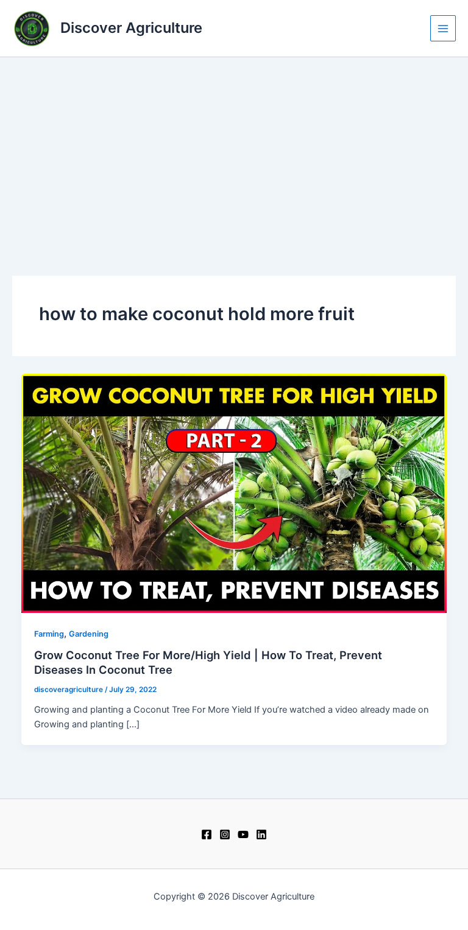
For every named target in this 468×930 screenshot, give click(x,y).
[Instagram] (224, 834)
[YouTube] (243, 834)
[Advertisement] (234, 148)
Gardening (88, 633)
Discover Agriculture (131, 28)
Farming (49, 633)
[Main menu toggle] (443, 28)
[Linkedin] (261, 834)
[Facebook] (206, 834)
